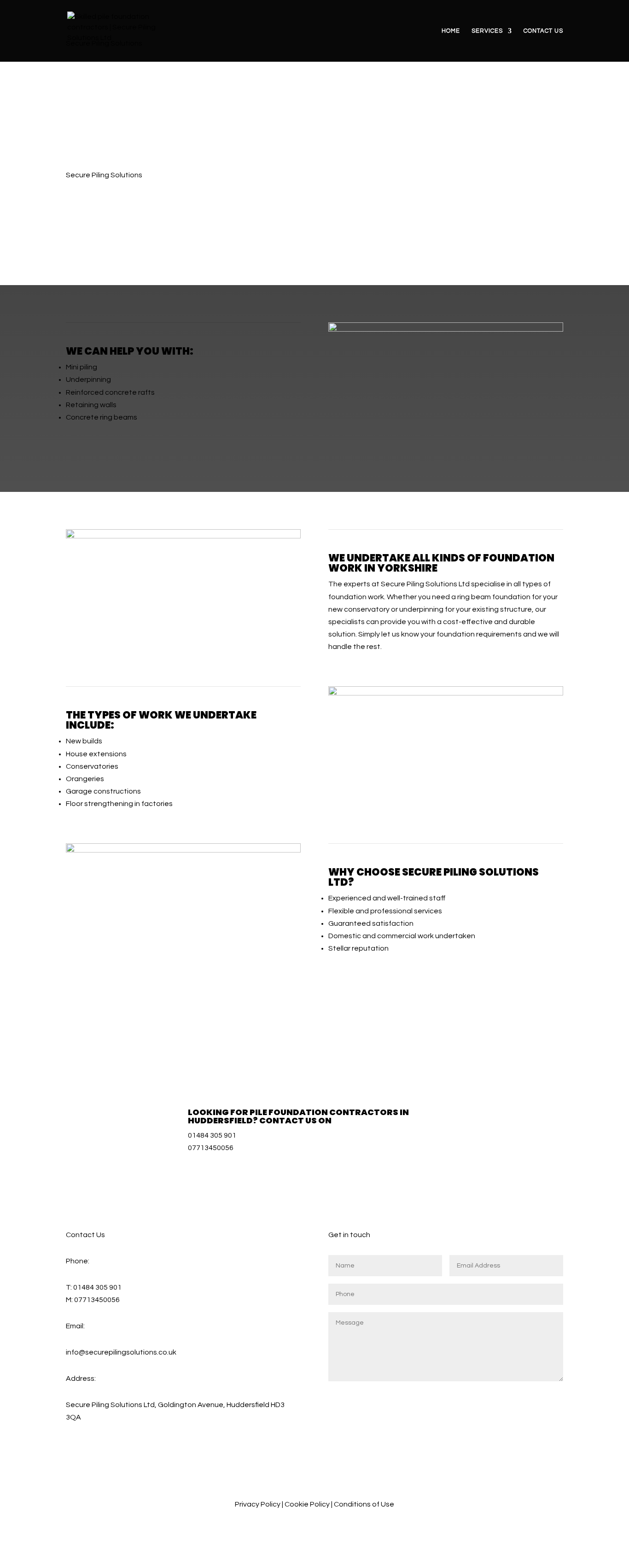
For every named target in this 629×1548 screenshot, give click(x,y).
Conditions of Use (364, 1504)
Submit (541, 1394)
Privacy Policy (257, 1504)
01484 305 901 (212, 1135)
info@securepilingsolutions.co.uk (121, 1352)
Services (487, 31)
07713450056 (210, 1147)
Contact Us (543, 31)
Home (451, 31)
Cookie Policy (307, 1504)
